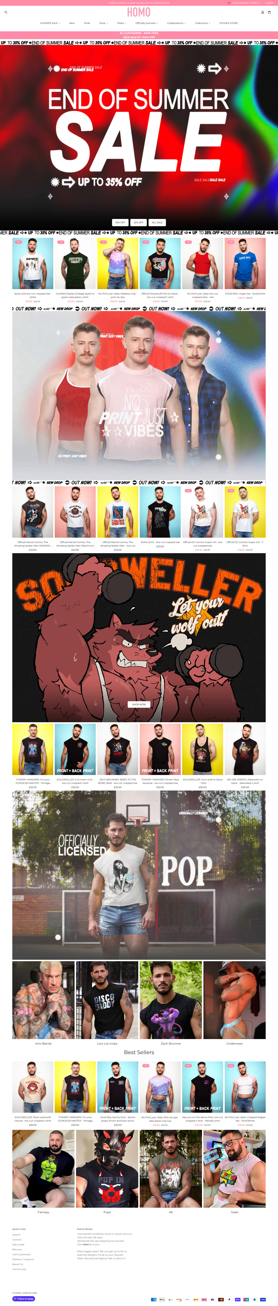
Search (16, 1234)
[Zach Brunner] (171, 1000)
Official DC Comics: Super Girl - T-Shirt (245, 544)
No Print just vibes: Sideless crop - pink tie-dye (117, 295)
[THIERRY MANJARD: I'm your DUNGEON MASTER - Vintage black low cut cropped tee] (32, 749)
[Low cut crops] (107, 1000)
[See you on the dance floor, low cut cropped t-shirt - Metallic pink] (202, 1087)
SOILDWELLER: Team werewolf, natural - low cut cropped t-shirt (32, 1119)
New (72, 23)
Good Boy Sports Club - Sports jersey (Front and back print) (117, 1119)
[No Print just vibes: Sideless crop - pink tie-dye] (117, 263)
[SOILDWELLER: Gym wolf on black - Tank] (202, 749)
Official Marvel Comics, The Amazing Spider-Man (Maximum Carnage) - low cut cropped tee (75, 544)
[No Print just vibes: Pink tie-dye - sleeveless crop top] (160, 1087)
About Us (17, 1264)
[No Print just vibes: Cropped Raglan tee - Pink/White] (245, 1087)
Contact (17, 1239)
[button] (269, 12)
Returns (17, 1249)
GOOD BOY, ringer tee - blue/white (245, 293)
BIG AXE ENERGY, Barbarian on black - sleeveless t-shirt (245, 781)
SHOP (139, 462)
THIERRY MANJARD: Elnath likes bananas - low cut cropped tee (160, 781)
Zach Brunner (171, 1043)
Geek (234, 1212)
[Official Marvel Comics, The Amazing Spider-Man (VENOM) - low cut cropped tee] (32, 512)
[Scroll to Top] (272, 1290)
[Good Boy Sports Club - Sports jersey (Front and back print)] (117, 1087)
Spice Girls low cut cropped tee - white (33, 295)
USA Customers (21, 1254)
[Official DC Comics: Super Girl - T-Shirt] (245, 512)
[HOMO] (139, 12)
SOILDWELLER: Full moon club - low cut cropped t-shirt (75, 781)
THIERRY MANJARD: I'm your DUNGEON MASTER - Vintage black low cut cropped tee (33, 781)
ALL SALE (157, 222)
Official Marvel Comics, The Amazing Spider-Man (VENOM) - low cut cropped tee (32, 544)
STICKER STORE (228, 23)
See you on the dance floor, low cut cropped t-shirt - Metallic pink (202, 1119)
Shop (102, 23)
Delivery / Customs (23, 1259)
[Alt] (171, 1169)
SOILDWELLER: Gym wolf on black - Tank (203, 781)
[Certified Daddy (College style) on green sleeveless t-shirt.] (75, 263)
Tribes (120, 23)
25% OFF (138, 222)
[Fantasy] (43, 1169)
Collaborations (175, 23)
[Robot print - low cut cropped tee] (160, 512)
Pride (87, 23)
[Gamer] (234, 1169)
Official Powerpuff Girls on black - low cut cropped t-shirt (160, 295)
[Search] (6, 12)
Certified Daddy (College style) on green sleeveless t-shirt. (75, 295)
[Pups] (107, 1169)
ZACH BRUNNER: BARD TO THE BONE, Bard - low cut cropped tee (117, 781)
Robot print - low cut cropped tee (160, 542)
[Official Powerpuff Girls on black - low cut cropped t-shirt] (160, 263)
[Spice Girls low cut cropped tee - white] (32, 263)
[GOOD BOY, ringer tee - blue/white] (245, 263)
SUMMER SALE (49, 23)
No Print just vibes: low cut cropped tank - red (202, 295)
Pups (107, 1212)
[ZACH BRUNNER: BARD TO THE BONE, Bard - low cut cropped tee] (117, 749)
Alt (171, 1212)
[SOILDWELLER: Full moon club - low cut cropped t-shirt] (75, 749)
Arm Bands (43, 1043)
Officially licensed (146, 23)
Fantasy (43, 1212)
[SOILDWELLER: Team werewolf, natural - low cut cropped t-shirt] (32, 1087)
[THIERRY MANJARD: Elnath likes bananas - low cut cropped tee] (160, 749)
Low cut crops (107, 1043)
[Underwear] (234, 1000)
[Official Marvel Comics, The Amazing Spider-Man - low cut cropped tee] (117, 512)
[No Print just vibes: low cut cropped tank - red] (202, 263)
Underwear (234, 1043)
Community (19, 1269)
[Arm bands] (43, 1000)
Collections (201, 23)
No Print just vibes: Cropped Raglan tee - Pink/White (245, 1119)
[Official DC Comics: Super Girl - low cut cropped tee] (202, 512)
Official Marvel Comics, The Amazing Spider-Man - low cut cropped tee (117, 544)
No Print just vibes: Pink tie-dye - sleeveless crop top (160, 1119)
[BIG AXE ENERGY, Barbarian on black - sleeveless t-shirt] (245, 749)
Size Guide (18, 1244)
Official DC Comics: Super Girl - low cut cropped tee (202, 544)
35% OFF (120, 222)
